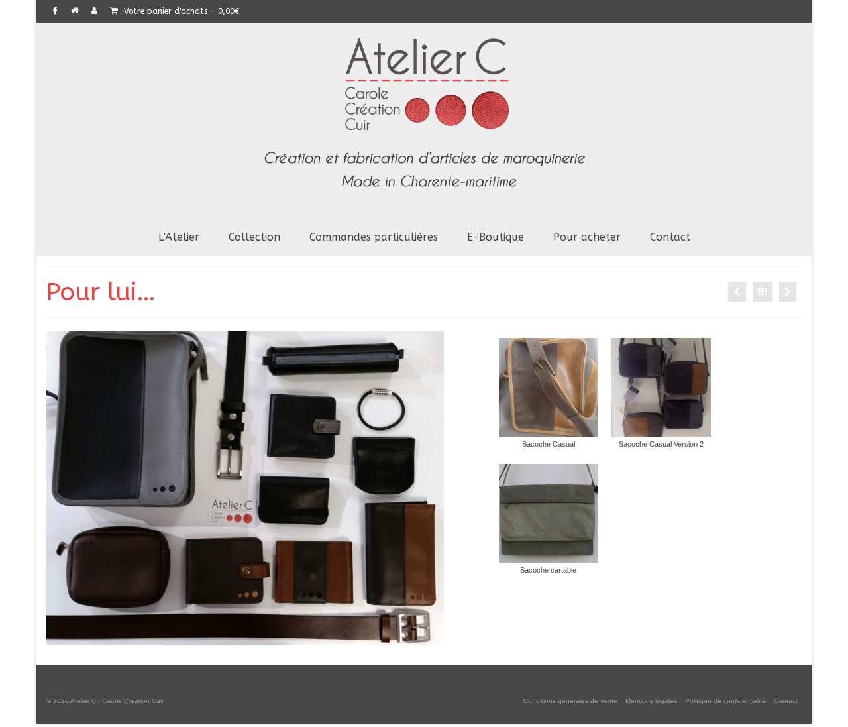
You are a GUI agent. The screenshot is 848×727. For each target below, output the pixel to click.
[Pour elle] (737, 292)
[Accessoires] (787, 292)
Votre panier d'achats (180, 11)
